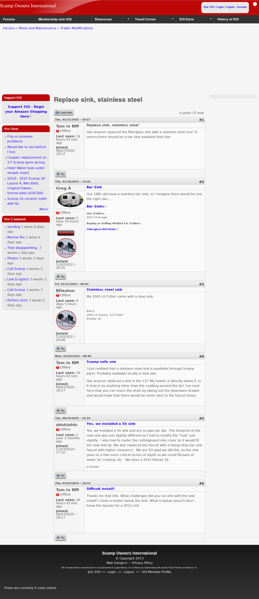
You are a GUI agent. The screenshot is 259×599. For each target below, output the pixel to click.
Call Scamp (16, 269)
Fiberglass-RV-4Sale (102, 229)
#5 (201, 418)
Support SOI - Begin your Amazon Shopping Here (26, 111)
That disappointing (22, 248)
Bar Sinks (96, 206)
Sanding (13, 227)
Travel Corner (144, 20)
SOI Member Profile (156, 572)
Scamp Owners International (28, 5)
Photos (12, 258)
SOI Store (185, 20)
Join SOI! (94, 572)
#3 (201, 284)
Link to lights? (18, 279)
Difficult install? (101, 489)
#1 (201, 120)
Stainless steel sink (104, 290)
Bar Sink (94, 187)
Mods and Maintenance (37, 28)
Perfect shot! (17, 300)
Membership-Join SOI (54, 19)
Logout (230, 6)
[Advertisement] (129, 61)
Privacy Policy (142, 562)
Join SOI (208, 6)
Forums (9, 19)
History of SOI (228, 19)
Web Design (116, 562)
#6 (201, 483)
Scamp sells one (101, 362)
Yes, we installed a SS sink (111, 424)
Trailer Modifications (77, 28)
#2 (201, 182)
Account (242, 6)
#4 (201, 356)
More (43, 209)
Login (220, 6)
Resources (102, 20)
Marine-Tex (16, 237)
